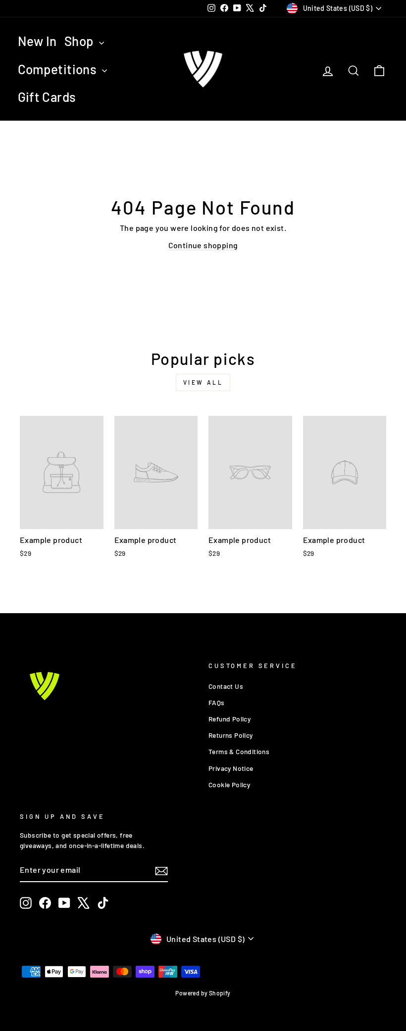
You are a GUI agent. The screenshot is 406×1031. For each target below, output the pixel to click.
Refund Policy (229, 719)
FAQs (216, 702)
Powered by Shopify (202, 992)
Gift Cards (47, 96)
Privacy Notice (231, 768)
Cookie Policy (229, 784)
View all (203, 382)
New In (37, 40)
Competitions (59, 69)
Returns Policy (230, 735)
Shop (80, 40)
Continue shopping (203, 245)
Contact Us (225, 686)
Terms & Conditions (238, 751)
